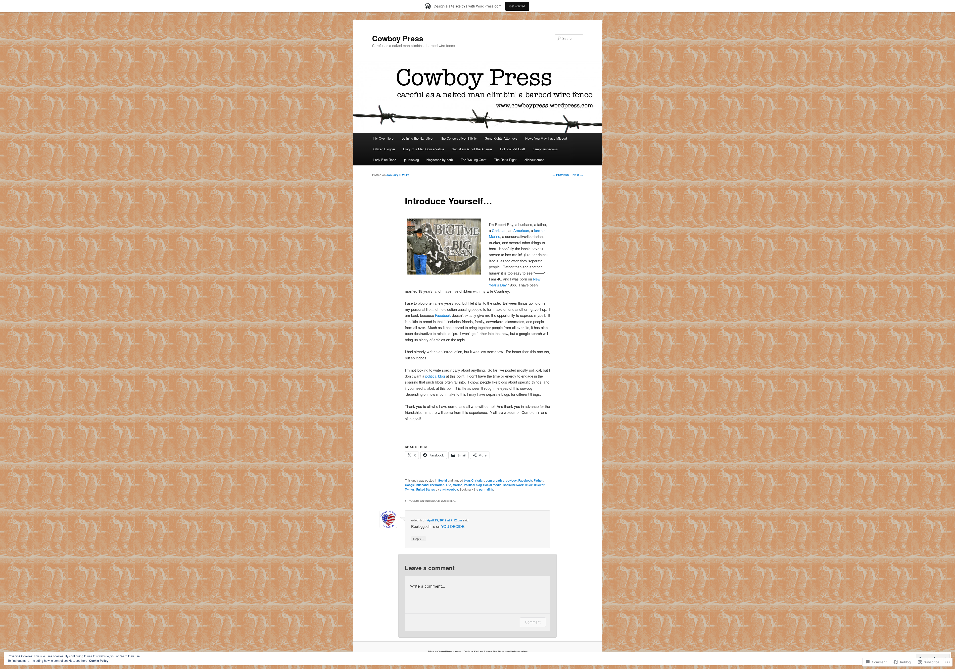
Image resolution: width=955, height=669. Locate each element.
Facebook (443, 315)
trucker (539, 485)
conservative (495, 480)
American (521, 230)
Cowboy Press (397, 38)
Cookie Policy (98, 660)
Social (442, 480)
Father (538, 480)
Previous (560, 174)
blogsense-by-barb (440, 159)
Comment (533, 622)
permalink (486, 489)
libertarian (437, 485)
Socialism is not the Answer (472, 149)
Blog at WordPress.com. (445, 651)
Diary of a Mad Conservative (423, 149)
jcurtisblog (411, 159)
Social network (513, 485)
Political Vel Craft (512, 149)
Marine (457, 485)
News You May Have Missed (546, 138)
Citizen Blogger (384, 149)
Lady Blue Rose (384, 159)
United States (425, 489)
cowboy (511, 480)
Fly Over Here (383, 138)
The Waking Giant (473, 159)
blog (467, 480)
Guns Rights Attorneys (501, 138)
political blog (435, 376)
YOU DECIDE (452, 526)
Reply (418, 538)
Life (448, 485)
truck (529, 485)
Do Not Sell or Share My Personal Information (495, 651)
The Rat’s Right (505, 159)
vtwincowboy (449, 489)
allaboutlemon (534, 159)
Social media (492, 485)
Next (578, 174)
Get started (517, 6)
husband (422, 485)
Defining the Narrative (416, 138)
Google (410, 485)
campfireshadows (545, 149)
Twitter (409, 489)
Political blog (473, 485)
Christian (499, 230)
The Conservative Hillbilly (458, 138)
